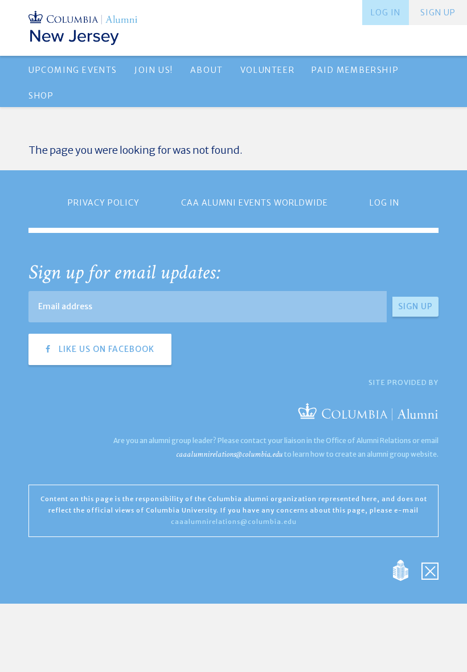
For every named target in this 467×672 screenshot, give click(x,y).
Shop (41, 96)
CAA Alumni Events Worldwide (254, 203)
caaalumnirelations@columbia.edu (229, 454)
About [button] (206, 70)
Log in (385, 12)
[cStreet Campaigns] (430, 569)
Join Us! (153, 70)
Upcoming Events (72, 70)
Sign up (438, 12)
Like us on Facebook (105, 349)
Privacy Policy (104, 203)
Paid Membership (355, 70)
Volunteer (267, 70)
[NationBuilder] (406, 569)
